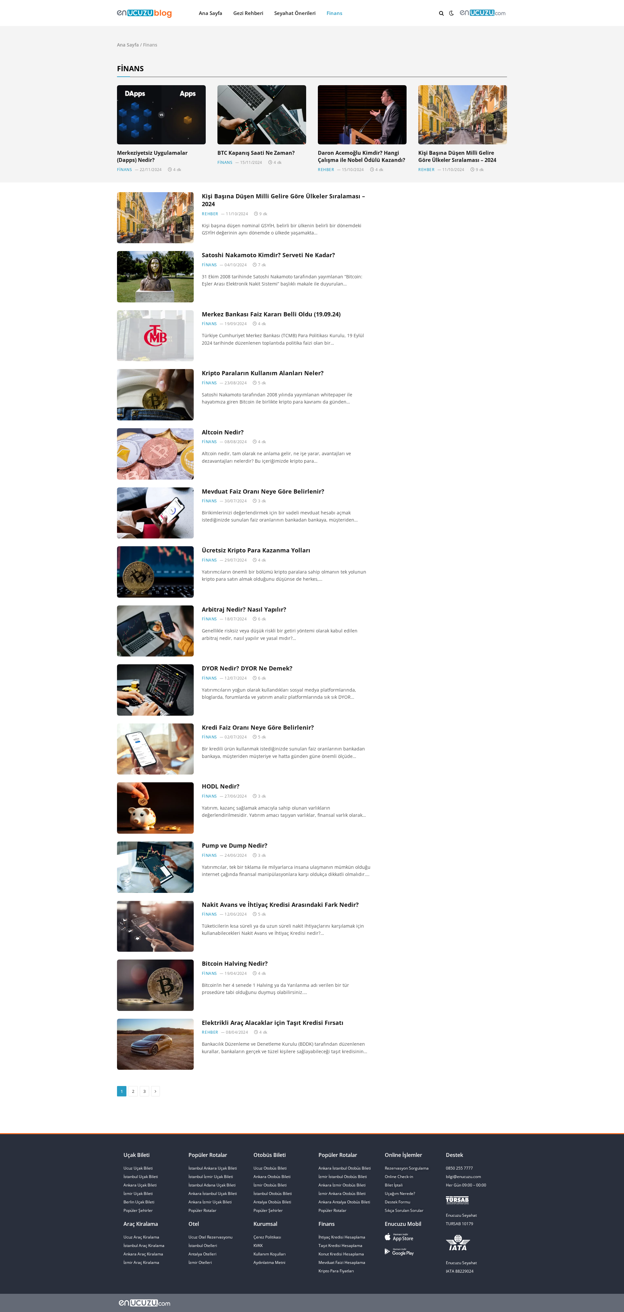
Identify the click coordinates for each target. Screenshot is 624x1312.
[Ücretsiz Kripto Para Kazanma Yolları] (155, 572)
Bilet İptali (394, 1185)
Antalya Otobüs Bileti (272, 1202)
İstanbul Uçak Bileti (141, 1176)
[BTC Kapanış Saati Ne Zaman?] (261, 114)
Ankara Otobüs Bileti (272, 1176)
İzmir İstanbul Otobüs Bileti (342, 1176)
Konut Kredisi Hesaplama (341, 1254)
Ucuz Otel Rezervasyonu (210, 1237)
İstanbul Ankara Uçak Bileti (212, 1168)
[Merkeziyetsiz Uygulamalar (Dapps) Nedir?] (161, 114)
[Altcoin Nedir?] (155, 454)
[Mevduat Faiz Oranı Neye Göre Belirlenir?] (155, 513)
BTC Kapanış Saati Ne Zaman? (256, 153)
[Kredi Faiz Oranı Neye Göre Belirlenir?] (155, 749)
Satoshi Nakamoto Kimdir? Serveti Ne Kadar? (268, 255)
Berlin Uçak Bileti (139, 1202)
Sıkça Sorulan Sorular (404, 1210)
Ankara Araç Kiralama (143, 1254)
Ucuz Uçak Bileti (138, 1168)
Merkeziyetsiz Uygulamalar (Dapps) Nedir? (152, 157)
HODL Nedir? (221, 786)
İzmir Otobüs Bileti (270, 1185)
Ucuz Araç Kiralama (141, 1237)
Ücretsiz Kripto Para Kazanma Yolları (256, 550)
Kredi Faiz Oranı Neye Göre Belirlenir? (258, 727)
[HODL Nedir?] (155, 808)
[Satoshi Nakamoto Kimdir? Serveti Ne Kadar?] (155, 276)
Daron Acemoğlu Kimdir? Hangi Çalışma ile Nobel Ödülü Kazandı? (361, 157)
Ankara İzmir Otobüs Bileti (342, 1185)
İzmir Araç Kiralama (141, 1262)
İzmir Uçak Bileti (138, 1193)
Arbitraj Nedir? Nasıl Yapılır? (244, 609)
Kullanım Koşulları (270, 1254)
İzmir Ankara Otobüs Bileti (342, 1193)
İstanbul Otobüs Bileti (273, 1193)
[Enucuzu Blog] (165, 13)
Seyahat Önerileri (295, 13)
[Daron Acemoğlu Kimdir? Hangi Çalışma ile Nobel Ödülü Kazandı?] (362, 114)
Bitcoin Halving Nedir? (235, 963)
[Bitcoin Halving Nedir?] (155, 985)
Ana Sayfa (210, 13)
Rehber (326, 169)
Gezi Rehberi (248, 13)
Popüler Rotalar (202, 1210)
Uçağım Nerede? (400, 1193)
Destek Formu (397, 1202)
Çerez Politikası (267, 1237)
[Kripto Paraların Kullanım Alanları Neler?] (155, 394)
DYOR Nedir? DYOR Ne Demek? (247, 668)
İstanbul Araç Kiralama (144, 1245)
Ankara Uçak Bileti (140, 1185)
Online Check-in (399, 1176)
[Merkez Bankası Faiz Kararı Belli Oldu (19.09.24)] (155, 336)
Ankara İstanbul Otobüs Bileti (344, 1168)
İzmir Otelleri (200, 1262)
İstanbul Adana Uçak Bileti (212, 1185)
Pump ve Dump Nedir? (234, 845)
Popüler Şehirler (268, 1210)
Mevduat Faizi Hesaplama (341, 1262)
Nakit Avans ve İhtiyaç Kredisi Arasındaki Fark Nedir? (280, 904)
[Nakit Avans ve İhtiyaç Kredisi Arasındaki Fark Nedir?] (155, 926)
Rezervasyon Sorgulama (407, 1168)
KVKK (258, 1245)
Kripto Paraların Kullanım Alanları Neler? (263, 373)
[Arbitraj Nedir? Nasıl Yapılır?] (155, 631)
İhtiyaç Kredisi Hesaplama (341, 1237)
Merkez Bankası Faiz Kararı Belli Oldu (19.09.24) (271, 314)
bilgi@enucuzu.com (463, 1176)
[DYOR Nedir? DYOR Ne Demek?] (155, 690)
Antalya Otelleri (202, 1254)
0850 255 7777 (459, 1168)
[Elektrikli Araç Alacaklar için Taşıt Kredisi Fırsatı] (155, 1044)
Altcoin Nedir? (223, 432)
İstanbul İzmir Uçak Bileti (210, 1176)
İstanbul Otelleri (202, 1245)
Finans (334, 13)
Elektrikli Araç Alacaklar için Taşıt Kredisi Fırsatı (273, 1023)
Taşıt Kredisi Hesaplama (340, 1245)
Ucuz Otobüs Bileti (270, 1168)
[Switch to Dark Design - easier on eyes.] (451, 13)
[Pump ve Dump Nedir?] (155, 867)
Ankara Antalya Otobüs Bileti (344, 1202)
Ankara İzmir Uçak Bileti (210, 1202)
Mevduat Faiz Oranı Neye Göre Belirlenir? (263, 491)
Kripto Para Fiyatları (336, 1271)
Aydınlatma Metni (269, 1262)
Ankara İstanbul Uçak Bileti (212, 1193)
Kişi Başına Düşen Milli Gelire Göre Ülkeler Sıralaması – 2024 (457, 157)
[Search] (441, 13)
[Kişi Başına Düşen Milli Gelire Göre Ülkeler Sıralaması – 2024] (462, 114)
